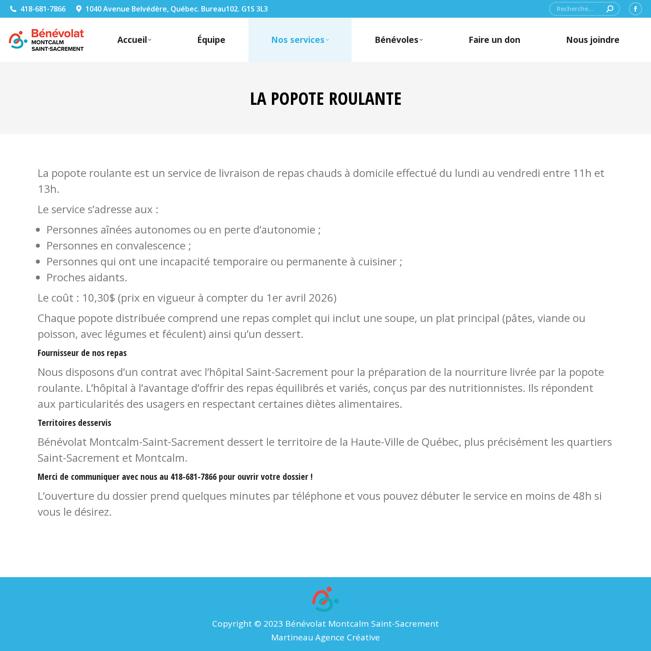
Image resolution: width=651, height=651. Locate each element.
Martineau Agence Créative (325, 637)
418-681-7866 (43, 9)
